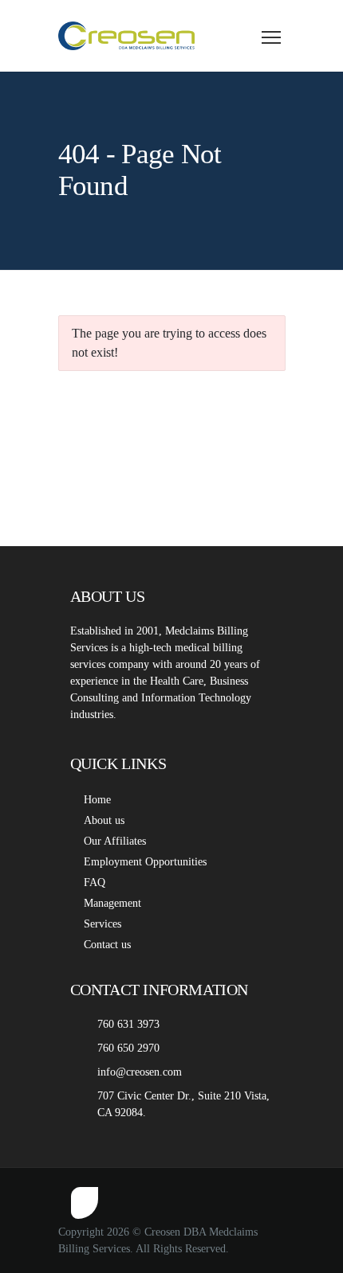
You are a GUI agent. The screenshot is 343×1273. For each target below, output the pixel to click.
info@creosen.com (139, 1072)
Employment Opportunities (145, 862)
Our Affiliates (115, 841)
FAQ (94, 882)
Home (97, 800)
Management (112, 903)
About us (104, 820)
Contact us (107, 945)
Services (102, 924)
